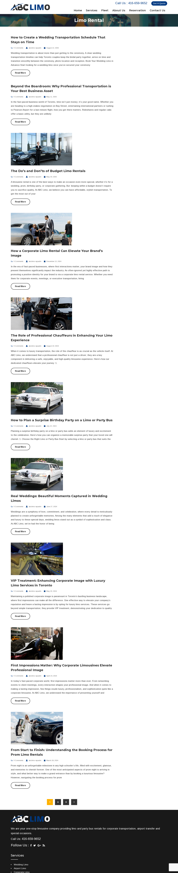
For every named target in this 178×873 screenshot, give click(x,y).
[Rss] (44, 845)
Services (91, 10)
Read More (20, 73)
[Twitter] (34, 845)
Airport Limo (20, 868)
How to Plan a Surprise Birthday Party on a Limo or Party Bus (61, 420)
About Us (118, 10)
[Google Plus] (39, 845)
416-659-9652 (137, 3)
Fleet (104, 10)
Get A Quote (159, 3)
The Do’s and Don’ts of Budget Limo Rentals (48, 171)
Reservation (137, 10)
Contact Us (157, 10)
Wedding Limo (21, 864)
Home (78, 10)
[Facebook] (31, 845)
